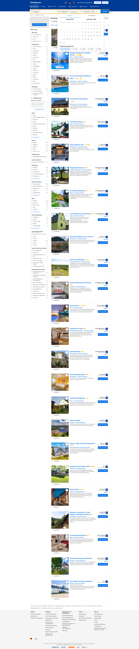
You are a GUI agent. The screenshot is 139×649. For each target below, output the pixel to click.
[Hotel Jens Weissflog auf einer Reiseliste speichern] (67, 260)
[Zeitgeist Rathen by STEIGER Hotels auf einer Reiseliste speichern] (67, 53)
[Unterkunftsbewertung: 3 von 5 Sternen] (86, 145)
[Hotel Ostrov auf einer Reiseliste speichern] (67, 306)
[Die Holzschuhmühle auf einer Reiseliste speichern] (67, 191)
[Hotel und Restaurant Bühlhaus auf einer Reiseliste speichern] (67, 559)
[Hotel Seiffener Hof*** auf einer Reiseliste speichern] (67, 145)
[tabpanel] (80, 34)
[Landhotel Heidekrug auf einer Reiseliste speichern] (67, 398)
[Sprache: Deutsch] (70, 2)
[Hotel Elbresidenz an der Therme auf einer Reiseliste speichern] (67, 237)
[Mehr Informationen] (41, 100)
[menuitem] (34, 6)
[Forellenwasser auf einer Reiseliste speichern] (67, 352)
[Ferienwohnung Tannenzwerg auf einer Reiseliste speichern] (67, 283)
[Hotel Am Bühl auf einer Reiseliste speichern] (67, 421)
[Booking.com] (36, 2)
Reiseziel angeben (37, 10)
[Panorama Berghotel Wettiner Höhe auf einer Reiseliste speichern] (67, 76)
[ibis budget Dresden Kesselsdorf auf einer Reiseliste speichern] (67, 582)
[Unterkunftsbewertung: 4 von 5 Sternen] (77, 55)
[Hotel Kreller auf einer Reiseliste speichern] (67, 490)
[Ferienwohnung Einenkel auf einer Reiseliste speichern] (67, 99)
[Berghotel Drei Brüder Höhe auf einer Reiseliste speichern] (67, 467)
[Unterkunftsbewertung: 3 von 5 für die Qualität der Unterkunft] (84, 122)
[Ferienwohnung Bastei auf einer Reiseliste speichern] (67, 536)
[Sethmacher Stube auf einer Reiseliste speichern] (67, 329)
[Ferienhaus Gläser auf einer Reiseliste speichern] (67, 122)
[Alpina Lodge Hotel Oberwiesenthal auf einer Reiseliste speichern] (67, 444)
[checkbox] (78, 25)
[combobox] (43, 12)
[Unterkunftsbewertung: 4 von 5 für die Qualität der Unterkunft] (86, 168)
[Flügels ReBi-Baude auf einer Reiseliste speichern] (67, 168)
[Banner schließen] (107, 25)
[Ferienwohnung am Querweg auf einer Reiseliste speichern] (67, 214)
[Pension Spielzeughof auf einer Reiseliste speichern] (67, 375)
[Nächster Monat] (101, 19)
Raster (106, 18)
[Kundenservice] (74, 2)
